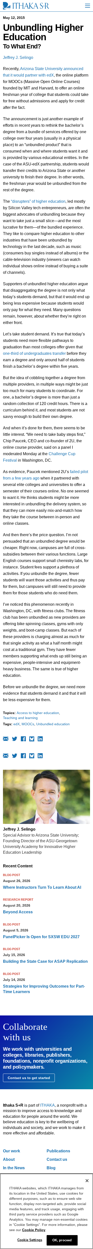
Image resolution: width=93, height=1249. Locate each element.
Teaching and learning (20, 718)
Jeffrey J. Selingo (18, 57)
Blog (51, 1168)
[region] (46, 1211)
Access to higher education (38, 713)
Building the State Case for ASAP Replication (45, 961)
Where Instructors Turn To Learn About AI (42, 887)
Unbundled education (53, 724)
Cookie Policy (33, 1230)
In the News (14, 1168)
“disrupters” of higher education (38, 201)
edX (16, 724)
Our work (11, 1151)
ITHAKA (47, 1105)
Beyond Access (18, 912)
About (9, 1159)
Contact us (57, 1159)
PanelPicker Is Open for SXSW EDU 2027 (41, 937)
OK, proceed (62, 1240)
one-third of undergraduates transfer (34, 353)
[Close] (87, 1180)
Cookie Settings (29, 1240)
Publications (58, 1151)
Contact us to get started (29, 1078)
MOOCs (28, 724)
